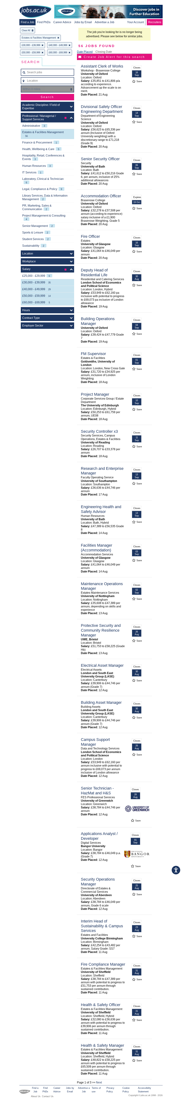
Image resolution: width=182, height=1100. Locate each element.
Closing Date (103, 51)
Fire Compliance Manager (103, 964)
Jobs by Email (83, 22)
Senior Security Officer (100, 159)
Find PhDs (43, 22)
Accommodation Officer (101, 196)
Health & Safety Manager (102, 1045)
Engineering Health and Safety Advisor (101, 509)
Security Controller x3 (99, 431)
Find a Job (27, 22)
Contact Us (47, 1096)
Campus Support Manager (95, 742)
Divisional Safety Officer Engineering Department (102, 109)
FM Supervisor (93, 353)
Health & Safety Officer (100, 1005)
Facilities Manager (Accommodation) (96, 547)
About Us (36, 1096)
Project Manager (95, 394)
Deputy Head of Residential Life (94, 272)
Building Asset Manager (101, 702)
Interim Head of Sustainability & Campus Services (102, 926)
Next (99, 1082)
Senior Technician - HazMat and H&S (97, 790)
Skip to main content (14, 3)
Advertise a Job (104, 22)
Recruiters (154, 22)
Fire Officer (90, 236)
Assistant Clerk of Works (102, 66)
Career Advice (62, 22)
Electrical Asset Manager (102, 665)
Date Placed (85, 51)
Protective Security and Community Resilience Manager (101, 630)
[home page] (35, 12)
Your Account (135, 22)
